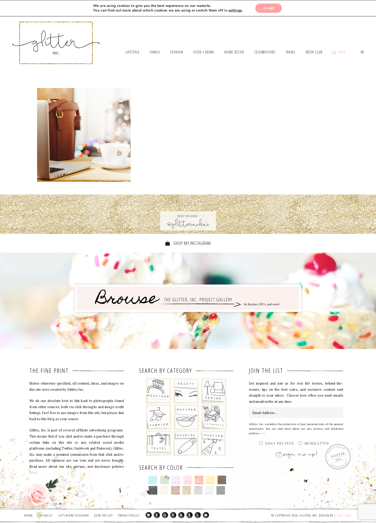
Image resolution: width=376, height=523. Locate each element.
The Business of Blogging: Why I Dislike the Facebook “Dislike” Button (84, 135)
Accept (268, 8)
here (32, 472)
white (209, 490)
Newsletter (317, 443)
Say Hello (45, 515)
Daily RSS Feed (279, 443)
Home (28, 515)
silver (198, 490)
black (152, 490)
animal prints (221, 480)
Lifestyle (214, 417)
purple (175, 480)
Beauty (186, 391)
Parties (213, 443)
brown (175, 490)
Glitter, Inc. (56, 37)
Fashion (158, 417)
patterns (220, 490)
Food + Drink (186, 417)
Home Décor (214, 391)
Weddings (158, 391)
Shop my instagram (191, 243)
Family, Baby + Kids (185, 443)
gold (186, 490)
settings (235, 10)
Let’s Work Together (73, 515)
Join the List (103, 515)
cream (164, 490)
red (198, 480)
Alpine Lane (342, 515)
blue (152, 480)
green (164, 480)
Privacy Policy (128, 515)
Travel (158, 443)
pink (187, 480)
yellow (210, 480)
